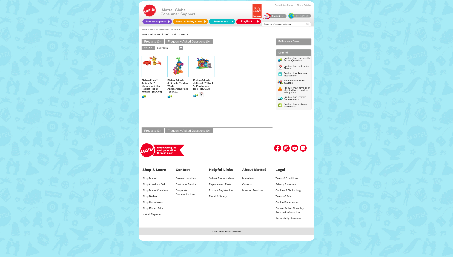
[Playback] (249, 21)
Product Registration (221, 190)
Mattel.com (248, 178)
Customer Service (186, 184)
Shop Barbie (149, 196)
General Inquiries (186, 178)
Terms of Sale (283, 196)
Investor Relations (252, 190)
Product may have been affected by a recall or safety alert (297, 90)
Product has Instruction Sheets (296, 67)
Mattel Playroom (151, 214)
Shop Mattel (149, 178)
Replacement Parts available (294, 81)
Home (144, 29)
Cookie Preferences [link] (287, 202)
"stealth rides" (164, 29)
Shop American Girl (153, 184)
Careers (247, 184)
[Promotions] (222, 21)
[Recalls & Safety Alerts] (190, 21)
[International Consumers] (299, 18)
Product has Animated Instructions (296, 74)
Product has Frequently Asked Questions (297, 59)
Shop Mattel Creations (155, 190)
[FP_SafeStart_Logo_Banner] (257, 18)
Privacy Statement (286, 184)
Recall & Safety (218, 196)
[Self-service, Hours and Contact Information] (275, 18)
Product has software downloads (295, 105)
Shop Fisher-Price (152, 208)
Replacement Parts (220, 184)
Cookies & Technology (288, 190)
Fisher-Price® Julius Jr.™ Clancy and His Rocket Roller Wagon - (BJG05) (152, 86)
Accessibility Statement (289, 218)
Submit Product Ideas (221, 178)
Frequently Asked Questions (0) (189, 41)
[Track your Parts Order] (284, 5)
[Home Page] (149, 15)
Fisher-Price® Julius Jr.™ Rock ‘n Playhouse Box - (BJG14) (203, 84)
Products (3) (152, 41)
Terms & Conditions (287, 178)
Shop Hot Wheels (152, 202)
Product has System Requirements (295, 98)
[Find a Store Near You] (304, 5)
